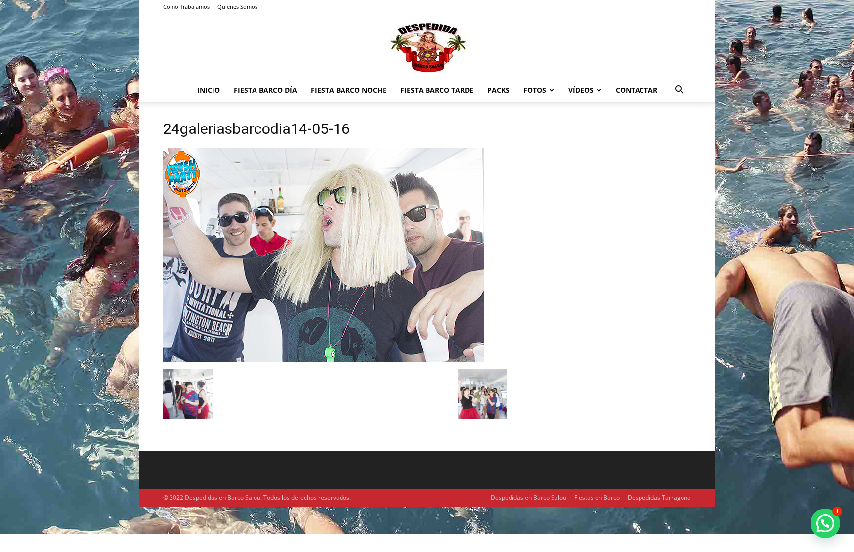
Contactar (636, 90)
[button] (679, 91)
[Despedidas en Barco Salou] (427, 47)
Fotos (534, 90)
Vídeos (581, 90)
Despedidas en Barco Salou (528, 497)
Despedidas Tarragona (659, 497)
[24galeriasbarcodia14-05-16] (323, 359)
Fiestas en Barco (597, 497)
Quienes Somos (237, 6)
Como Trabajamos (186, 6)
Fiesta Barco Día (265, 90)
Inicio (208, 90)
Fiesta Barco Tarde (436, 90)
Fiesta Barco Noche (348, 90)
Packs (498, 90)
